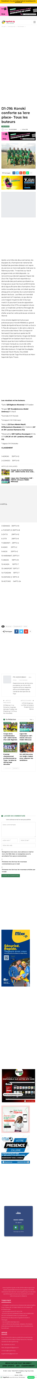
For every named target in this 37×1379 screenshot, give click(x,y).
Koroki (25, 626)
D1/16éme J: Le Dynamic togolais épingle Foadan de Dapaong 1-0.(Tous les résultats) (10, 709)
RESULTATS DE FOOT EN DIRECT (18, 1363)
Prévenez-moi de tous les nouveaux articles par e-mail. (18, 870)
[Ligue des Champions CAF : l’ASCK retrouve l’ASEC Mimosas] (5, 480)
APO (18, 1366)
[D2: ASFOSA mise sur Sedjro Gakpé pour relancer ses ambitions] (27, 747)
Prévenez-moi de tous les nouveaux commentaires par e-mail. (14, 863)
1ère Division (5, 126)
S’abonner (31, 1377)
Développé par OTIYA (18, 1231)
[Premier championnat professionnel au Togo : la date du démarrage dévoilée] (10, 747)
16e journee (8, 626)
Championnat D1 (18, 626)
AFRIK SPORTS (8, 1366)
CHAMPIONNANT (28, 1366)
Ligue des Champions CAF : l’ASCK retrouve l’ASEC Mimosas (22, 479)
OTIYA (20, 1375)
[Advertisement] (18, 47)
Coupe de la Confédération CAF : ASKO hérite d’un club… (23, 471)
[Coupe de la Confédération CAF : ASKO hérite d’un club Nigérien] (5, 472)
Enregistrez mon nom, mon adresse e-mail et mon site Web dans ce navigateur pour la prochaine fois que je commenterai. (17, 854)
